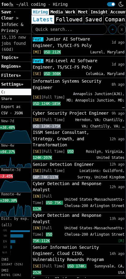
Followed (69, 19)
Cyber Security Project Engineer (71, 113)
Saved (93, 19)
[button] (15, 92)
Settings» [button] (12, 84)
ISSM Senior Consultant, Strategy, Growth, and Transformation (61, 138)
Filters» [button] (11, 75)
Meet (83, 11)
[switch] (111, 4)
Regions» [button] (11, 66)
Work (70, 11)
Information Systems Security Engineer (67, 84)
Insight (99, 11)
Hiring (40, 11)
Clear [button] (8, 18)
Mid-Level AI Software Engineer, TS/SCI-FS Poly (65, 64)
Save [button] (7, 11)
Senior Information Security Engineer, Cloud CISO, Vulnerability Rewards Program (68, 253)
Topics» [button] (9, 57)
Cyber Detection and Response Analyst (67, 186)
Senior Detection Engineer (63, 164)
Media (56, 11)
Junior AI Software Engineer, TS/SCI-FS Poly (62, 42)
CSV (4, 113)
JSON (18, 113)
